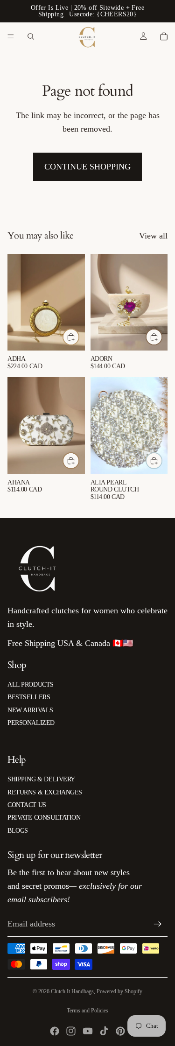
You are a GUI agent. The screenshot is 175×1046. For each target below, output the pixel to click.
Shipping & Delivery (41, 779)
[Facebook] (54, 1031)
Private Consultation (44, 817)
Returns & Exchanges (44, 792)
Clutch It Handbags (72, 991)
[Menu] (10, 36)
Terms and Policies (87, 1010)
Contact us (26, 804)
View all (153, 235)
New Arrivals (30, 710)
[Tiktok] (104, 1031)
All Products (30, 684)
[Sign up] (158, 924)
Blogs (17, 830)
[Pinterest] (120, 1031)
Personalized (31, 722)
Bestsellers (28, 697)
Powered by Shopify (119, 991)
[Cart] (164, 36)
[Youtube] (87, 1031)
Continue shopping (87, 166)
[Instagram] (71, 1031)
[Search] (31, 36)
